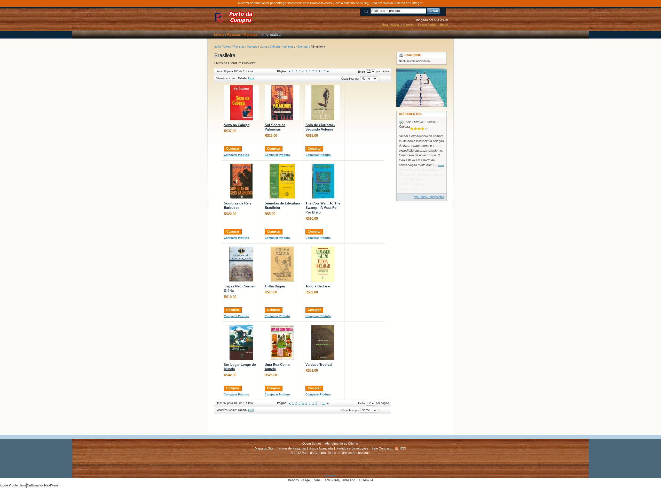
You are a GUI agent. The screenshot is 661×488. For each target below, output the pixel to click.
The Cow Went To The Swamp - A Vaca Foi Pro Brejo (322, 207)
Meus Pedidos (390, 24)
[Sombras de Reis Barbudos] (241, 181)
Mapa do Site (264, 448)
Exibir (361, 71)
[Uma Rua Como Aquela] (282, 342)
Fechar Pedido (427, 24)
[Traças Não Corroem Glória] (241, 264)
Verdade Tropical (318, 365)
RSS (403, 448)
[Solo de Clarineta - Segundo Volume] (322, 102)
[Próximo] (328, 71)
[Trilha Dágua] (282, 264)
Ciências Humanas (282, 46)
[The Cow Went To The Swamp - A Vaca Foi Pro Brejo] (322, 181)
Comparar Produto (236, 154)
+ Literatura (303, 46)
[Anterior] (290, 71)
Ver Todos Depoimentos (429, 197)
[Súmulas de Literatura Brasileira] (282, 181)
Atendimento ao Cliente (341, 443)
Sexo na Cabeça (236, 125)
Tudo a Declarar (317, 286)
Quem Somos (311, 443)
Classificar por (350, 78)
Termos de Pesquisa (291, 448)
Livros (263, 46)
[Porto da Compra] (235, 17)
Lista (251, 78)
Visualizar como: (226, 78)
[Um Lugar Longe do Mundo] (241, 342)
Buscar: (367, 11)
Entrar (444, 24)
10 (323, 71)
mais (441, 165)
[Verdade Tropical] (322, 342)
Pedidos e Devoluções (352, 448)
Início (217, 46)
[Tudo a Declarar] (322, 264)
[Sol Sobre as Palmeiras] (282, 102)
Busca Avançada (321, 448)
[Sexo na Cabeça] (241, 102)
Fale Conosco (381, 448)
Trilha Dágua (275, 286)
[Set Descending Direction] (379, 78)
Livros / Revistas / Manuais (240, 46)
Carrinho (408, 24)
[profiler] (330, 475)
